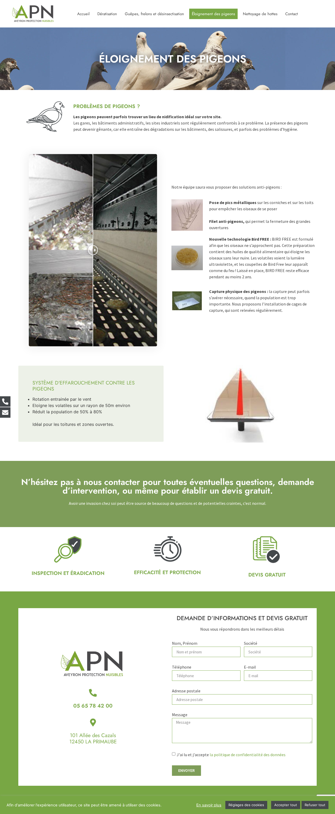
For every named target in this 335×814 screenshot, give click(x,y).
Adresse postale (186, 691)
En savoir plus (208, 805)
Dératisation (107, 14)
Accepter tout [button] (285, 805)
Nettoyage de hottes (260, 14)
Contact (291, 14)
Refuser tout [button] (315, 805)
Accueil (83, 14)
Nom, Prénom (184, 643)
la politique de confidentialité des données (248, 754)
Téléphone (181, 667)
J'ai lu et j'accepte (231, 754)
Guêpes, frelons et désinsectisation (154, 14)
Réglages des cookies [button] (246, 805)
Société (250, 643)
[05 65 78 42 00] (93, 693)
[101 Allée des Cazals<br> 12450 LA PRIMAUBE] (93, 722)
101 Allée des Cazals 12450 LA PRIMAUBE (93, 738)
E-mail (250, 667)
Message (179, 715)
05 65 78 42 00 (93, 706)
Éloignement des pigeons (213, 14)
